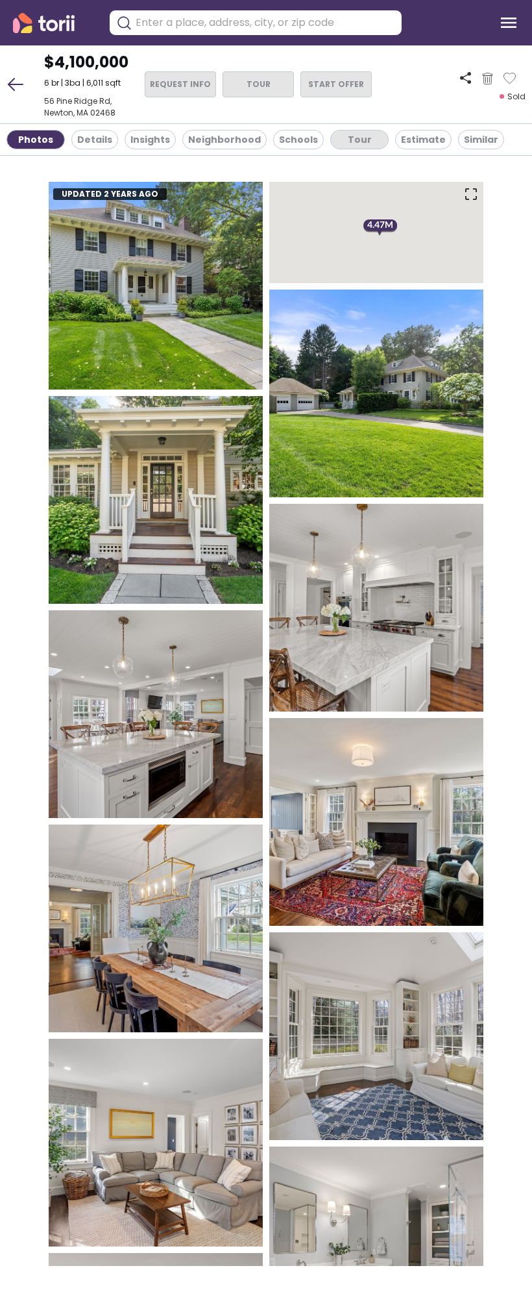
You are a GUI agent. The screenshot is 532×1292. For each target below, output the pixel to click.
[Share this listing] (465, 78)
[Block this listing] (487, 78)
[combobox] (265, 22)
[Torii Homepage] (53, 23)
